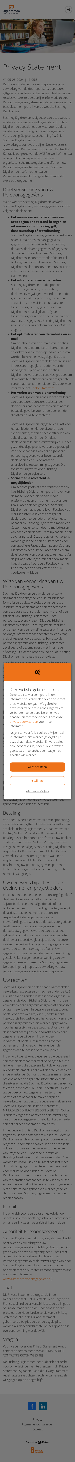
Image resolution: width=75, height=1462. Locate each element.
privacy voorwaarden (24, 721)
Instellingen (37, 780)
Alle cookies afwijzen (37, 791)
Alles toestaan (37, 767)
